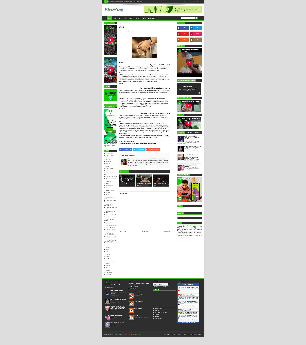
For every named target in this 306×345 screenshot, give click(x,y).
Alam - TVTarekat (186, 313)
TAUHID (125, 18)
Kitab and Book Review (111, 176)
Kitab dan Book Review (111, 178)
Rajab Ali (157, 310)
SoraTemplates (125, 334)
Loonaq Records (158, 308)
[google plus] (200, 1)
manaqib (108, 265)
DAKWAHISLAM (151, 18)
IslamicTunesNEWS (133, 286)
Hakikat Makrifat (110, 168)
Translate (164, 286)
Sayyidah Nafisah (110, 190)
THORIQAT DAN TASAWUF (161, 312)
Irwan (137, 315)
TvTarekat (157, 314)
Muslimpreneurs (132, 288)
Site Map (179, 334)
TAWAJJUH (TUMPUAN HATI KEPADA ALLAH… (187, 291)
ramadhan (108, 267)
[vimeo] (187, 1)
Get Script (183, 322)
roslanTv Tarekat (158, 318)
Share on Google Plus (154, 149)
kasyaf (107, 256)
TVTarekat (180, 310)
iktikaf (107, 251)
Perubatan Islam (110, 185)
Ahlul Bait (108, 159)
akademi (108, 247)
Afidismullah (138, 294)
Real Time (188, 322)
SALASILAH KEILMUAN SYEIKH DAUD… (188, 320)
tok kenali (108, 274)
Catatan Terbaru (122, 231)
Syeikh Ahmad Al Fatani (111, 214)
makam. (108, 263)
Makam (107, 183)
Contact (173, 334)
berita (107, 249)
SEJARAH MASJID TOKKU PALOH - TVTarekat (187, 302)
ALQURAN (131, 18)
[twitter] (184, 1)
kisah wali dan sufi (110, 261)
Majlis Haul (108, 181)
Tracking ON (193, 322)
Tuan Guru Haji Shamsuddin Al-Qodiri (109, 234)
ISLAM (120, 18)
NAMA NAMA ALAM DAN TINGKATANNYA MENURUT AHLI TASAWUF (118, 292)
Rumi (107, 188)
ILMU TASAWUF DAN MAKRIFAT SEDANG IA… (187, 288)
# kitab (194, 232)
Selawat (108, 192)
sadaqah (108, 270)
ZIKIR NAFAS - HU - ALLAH (117, 323)
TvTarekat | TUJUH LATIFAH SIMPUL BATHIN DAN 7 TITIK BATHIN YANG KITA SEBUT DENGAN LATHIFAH (117, 308)
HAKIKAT (144, 18)
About (168, 334)
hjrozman (157, 316)
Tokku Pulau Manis (110, 227)
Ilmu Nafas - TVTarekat (185, 295)
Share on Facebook (126, 149)
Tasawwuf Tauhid (110, 222)
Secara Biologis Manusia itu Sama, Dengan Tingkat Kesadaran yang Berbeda (127, 1)
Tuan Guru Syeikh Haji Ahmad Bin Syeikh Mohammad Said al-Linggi (110, 241)
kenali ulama (109, 258)
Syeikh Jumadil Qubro (111, 217)
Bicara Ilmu (108, 161)
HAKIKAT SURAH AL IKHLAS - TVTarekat (186, 298)
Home (109, 18)
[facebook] (181, 1)
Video (107, 245)
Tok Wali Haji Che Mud (111, 225)
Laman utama (145, 231)
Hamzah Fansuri (110, 170)
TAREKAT (115, 18)
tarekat (138, 30)
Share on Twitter (140, 149)
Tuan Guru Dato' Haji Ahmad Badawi (110, 230)
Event (107, 166)
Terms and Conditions (196, 334)
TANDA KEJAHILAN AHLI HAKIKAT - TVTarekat (187, 306)
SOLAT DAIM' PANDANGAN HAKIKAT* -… (187, 316)
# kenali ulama (109, 153)
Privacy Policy (186, 334)
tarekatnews (109, 272)
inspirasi (108, 254)
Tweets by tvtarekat (181, 216)
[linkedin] (197, 1)
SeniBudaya (109, 194)
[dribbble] (193, 1)
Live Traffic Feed (188, 284)
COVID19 (108, 164)
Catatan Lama (167, 231)
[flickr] (190, 1)
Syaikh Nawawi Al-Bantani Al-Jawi (109, 205)
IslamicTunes (137, 334)
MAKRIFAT (138, 18)
